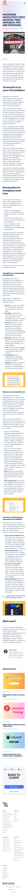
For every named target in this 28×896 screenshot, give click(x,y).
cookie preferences (10, 889)
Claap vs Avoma (6, 842)
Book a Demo (14, 787)
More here (20, 561)
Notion (6, 431)
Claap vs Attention (6, 844)
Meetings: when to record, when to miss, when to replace (14, 492)
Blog (4, 11)
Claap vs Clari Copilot (7, 849)
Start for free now (14, 791)
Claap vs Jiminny (6, 845)
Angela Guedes (8, 28)
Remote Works (10, 11)
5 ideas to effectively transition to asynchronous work (14, 640)
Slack (5, 448)
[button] (24, 3)
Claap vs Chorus (6, 847)
